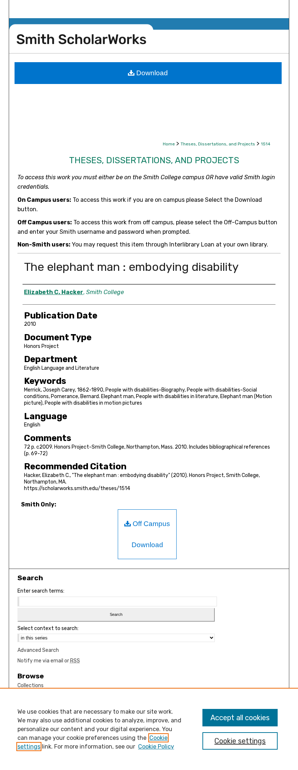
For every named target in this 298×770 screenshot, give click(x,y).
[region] (149, 729)
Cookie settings (240, 741)
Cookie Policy (156, 746)
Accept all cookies (240, 717)
